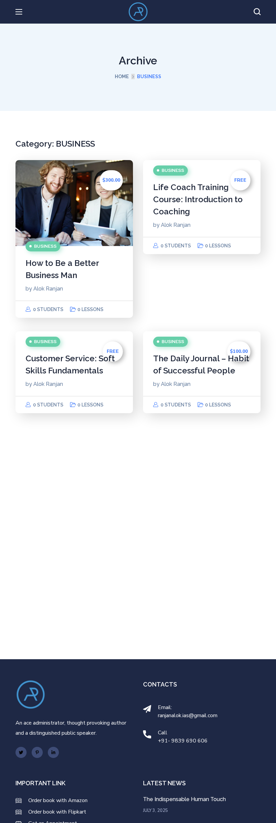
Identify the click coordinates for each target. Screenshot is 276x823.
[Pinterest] (37, 752)
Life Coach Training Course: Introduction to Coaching (198, 199)
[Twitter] (21, 752)
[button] (257, 11)
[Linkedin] (53, 752)
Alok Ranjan (48, 288)
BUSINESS (45, 246)
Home (122, 76)
